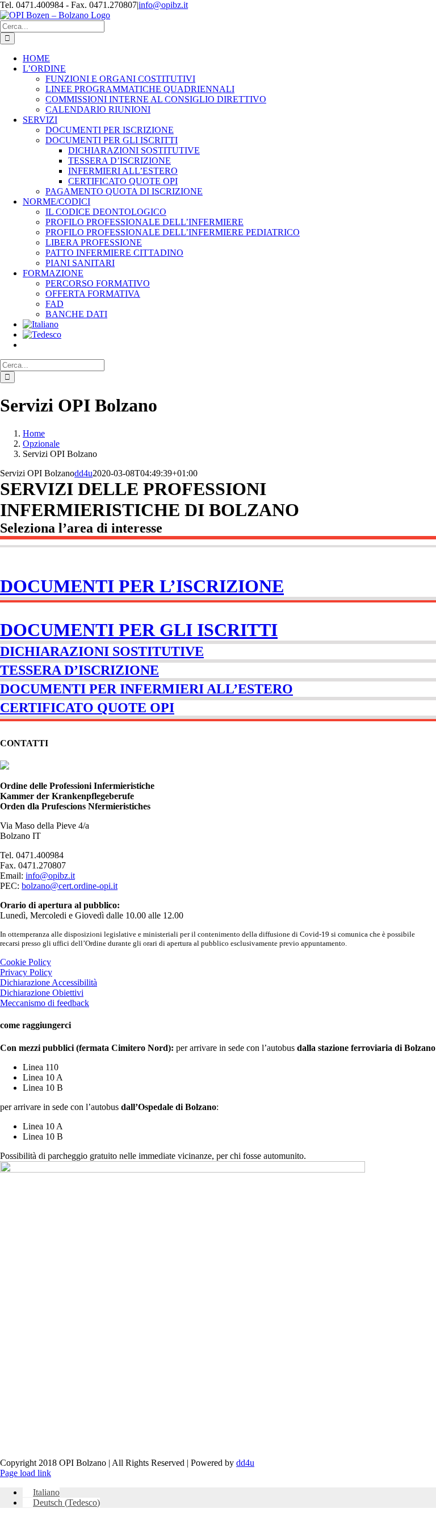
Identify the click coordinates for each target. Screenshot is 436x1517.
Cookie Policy (25, 962)
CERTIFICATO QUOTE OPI (87, 707)
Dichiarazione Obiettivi (41, 993)
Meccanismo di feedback (44, 1003)
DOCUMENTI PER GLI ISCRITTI (139, 630)
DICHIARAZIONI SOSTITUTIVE (102, 651)
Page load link (25, 1473)
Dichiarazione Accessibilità (48, 982)
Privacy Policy (26, 972)
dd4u (83, 473)
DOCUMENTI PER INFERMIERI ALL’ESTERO (146, 688)
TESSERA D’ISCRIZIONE (79, 670)
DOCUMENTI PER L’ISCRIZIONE (142, 586)
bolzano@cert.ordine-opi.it (70, 886)
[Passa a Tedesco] (42, 334)
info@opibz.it (163, 5)
